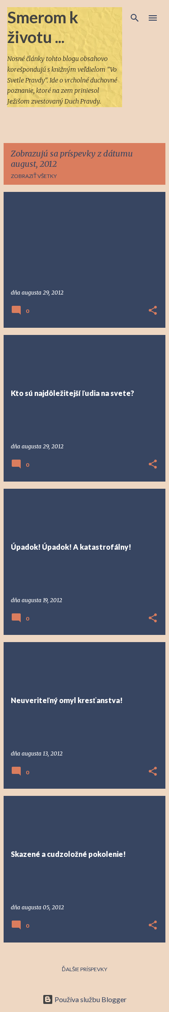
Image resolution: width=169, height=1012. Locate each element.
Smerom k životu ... (42, 27)
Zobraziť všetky (34, 176)
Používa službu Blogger (90, 999)
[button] (152, 311)
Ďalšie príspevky (84, 969)
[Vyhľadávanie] (134, 18)
